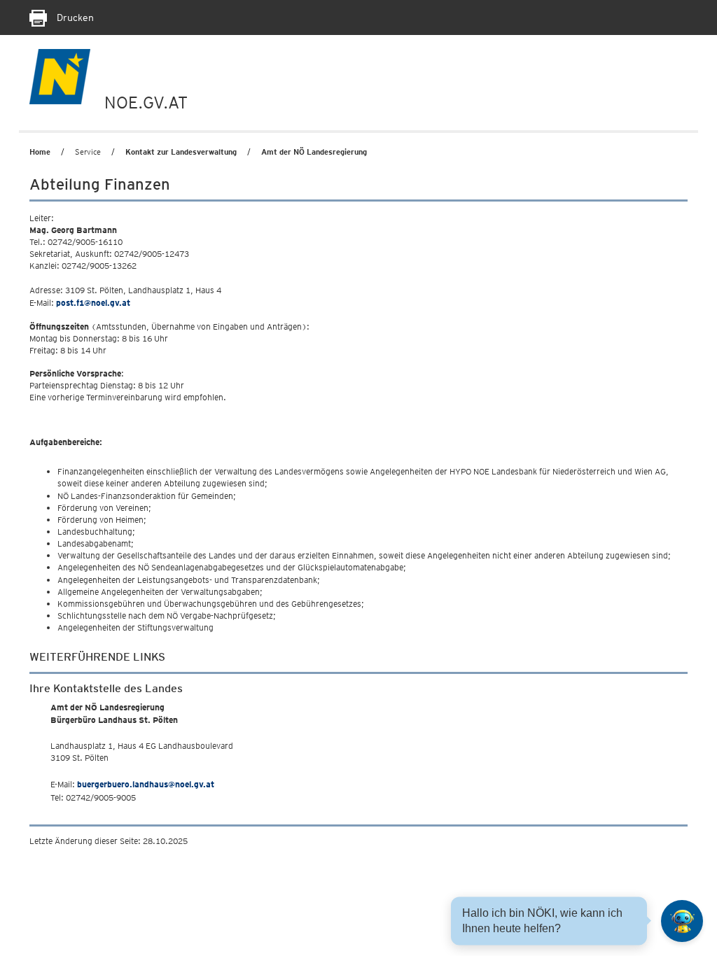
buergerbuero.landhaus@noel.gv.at (145, 784)
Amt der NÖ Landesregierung (314, 152)
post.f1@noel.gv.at (93, 302)
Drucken (74, 17)
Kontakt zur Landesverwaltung (181, 152)
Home (39, 152)
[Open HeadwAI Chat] (682, 921)
